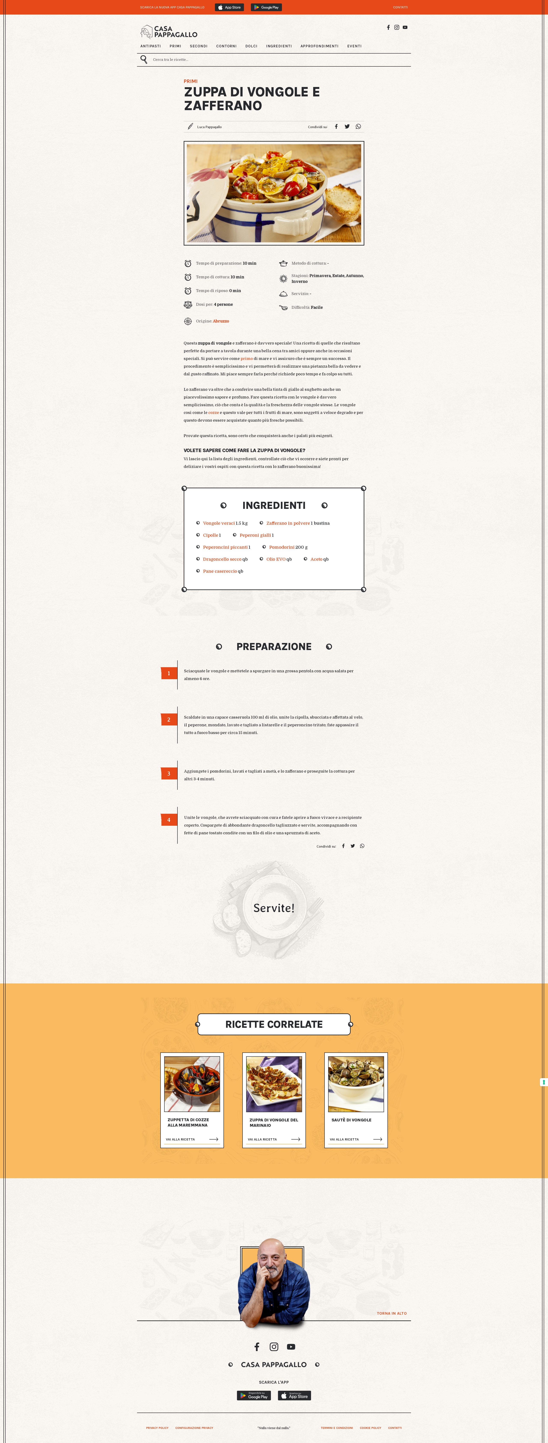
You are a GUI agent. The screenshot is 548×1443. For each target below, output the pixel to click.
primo (247, 359)
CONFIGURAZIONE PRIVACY (194, 1428)
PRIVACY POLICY (157, 1428)
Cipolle (210, 535)
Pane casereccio (220, 571)
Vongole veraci (219, 523)
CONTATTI (400, 7)
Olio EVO (276, 559)
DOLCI (251, 46)
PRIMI (175, 46)
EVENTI (354, 46)
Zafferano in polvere (288, 523)
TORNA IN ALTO (392, 1313)
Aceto (316, 559)
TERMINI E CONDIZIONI (337, 1428)
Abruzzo (221, 321)
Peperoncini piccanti (225, 547)
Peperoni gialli (255, 535)
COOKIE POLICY (370, 1428)
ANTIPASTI (150, 46)
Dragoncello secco (222, 559)
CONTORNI (226, 46)
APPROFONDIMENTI (320, 46)
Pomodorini (282, 547)
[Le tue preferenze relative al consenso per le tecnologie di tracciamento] (544, 1082)
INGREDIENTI (279, 46)
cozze (214, 413)
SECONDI (199, 46)
